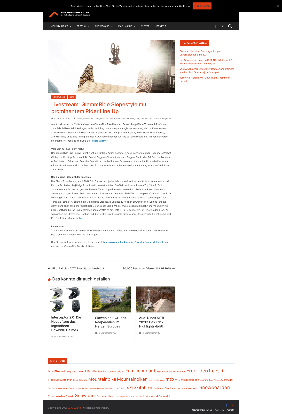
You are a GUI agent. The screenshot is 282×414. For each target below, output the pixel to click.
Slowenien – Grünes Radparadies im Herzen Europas (110, 322)
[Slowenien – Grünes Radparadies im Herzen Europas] (111, 288)
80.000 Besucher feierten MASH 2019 (147, 268)
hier (81, 218)
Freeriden (197, 371)
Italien (75, 380)
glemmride (88, 118)
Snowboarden (214, 387)
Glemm (79, 118)
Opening (204, 380)
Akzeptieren (202, 6)
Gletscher (66, 379)
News (72, 97)
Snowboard (102, 26)
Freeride (181, 371)
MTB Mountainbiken (187, 379)
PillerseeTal (218, 380)
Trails (146, 396)
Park (211, 380)
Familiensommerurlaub (111, 371)
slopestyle (180, 388)
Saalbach (144, 118)
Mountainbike (59, 26)
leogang (83, 380)
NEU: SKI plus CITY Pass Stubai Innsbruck (78, 268)
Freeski (81, 26)
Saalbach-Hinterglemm (160, 118)
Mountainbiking (128, 118)
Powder (228, 379)
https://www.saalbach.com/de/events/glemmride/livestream (135, 242)
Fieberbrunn (170, 371)
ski (130, 387)
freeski (216, 371)
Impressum (219, 410)
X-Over (145, 26)
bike (51, 371)
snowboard (192, 388)
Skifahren (143, 387)
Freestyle (53, 379)
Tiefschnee (120, 396)
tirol (127, 396)
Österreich (165, 396)
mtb (137, 118)
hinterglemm (99, 118)
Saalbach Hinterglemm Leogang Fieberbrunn (96, 388)
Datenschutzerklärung (201, 410)
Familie (92, 371)
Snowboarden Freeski (61, 396)
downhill (81, 371)
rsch (70, 118)
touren (139, 396)
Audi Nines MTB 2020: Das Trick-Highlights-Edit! (152, 322)
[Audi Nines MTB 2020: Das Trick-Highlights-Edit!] (155, 288)
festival (160, 372)
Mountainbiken (113, 118)
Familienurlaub (141, 371)
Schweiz (121, 388)
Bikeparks (71, 372)
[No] (278, 6)
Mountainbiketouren (157, 380)
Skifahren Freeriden (164, 388)
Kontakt (230, 410)
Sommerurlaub (106, 396)
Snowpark (85, 395)
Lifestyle (160, 26)
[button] (69, 26)
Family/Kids (125, 26)
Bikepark (60, 371)
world (154, 396)
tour (133, 396)
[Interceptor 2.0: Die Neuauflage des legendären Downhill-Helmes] (67, 288)
